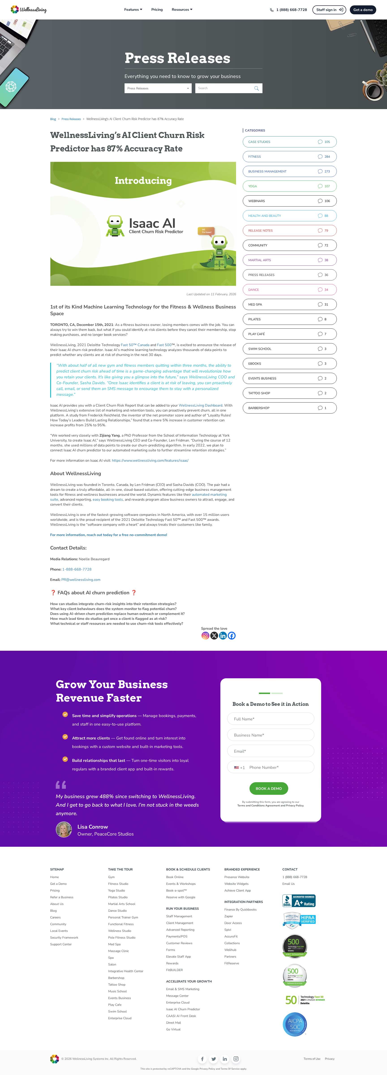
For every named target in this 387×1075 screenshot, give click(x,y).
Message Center (177, 996)
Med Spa (114, 944)
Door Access (233, 923)
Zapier (228, 916)
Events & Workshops (181, 884)
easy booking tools (108, 499)
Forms (170, 950)
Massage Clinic (118, 951)
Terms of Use (312, 1059)
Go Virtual (173, 1029)
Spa (111, 958)
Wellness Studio (119, 931)
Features (131, 9)
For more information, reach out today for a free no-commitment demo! (108, 534)
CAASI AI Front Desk (181, 1016)
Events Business (119, 998)
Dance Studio (117, 911)
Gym (111, 877)
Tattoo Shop (116, 984)
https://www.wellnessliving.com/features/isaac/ (150, 460)
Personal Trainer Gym (123, 917)
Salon (112, 964)
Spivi (227, 930)
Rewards (172, 963)
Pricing (157, 9)
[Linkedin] (223, 636)
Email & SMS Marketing (182, 989)
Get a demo (363, 9)
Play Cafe (114, 1005)
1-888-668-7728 (77, 569)
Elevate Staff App (178, 956)
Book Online (174, 877)
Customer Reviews (179, 943)
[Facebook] (232, 636)
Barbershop (116, 978)
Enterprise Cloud (119, 1018)
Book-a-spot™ (176, 890)
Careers (55, 917)
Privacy (330, 1059)
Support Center (61, 944)
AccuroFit (231, 936)
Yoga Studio (116, 890)
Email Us (288, 884)
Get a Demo (58, 884)
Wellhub (230, 950)
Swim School (117, 1011)
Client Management (179, 923)
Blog (53, 911)
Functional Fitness (121, 924)
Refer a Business (61, 897)
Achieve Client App (237, 890)
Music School (117, 991)
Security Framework (64, 937)
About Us (57, 904)
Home (54, 877)
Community (58, 924)
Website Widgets (236, 884)
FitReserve (231, 963)
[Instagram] (205, 636)
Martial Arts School (121, 904)
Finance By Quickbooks (240, 909)
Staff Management (179, 916)
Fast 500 (164, 345)
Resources (180, 9)
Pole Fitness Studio (121, 937)
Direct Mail (173, 1023)
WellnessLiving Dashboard (200, 405)
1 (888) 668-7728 (291, 9)
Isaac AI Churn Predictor (183, 1009)
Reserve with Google (180, 897)
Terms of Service (230, 1069)
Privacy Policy (207, 1069)
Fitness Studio (118, 884)
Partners (230, 956)
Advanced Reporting (180, 930)
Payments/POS (176, 936)
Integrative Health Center (125, 971)
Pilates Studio (118, 897)
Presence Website (236, 877)
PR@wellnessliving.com (81, 579)
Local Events (59, 931)
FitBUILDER (174, 970)
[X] (214, 636)
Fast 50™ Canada (135, 345)
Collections (232, 943)
